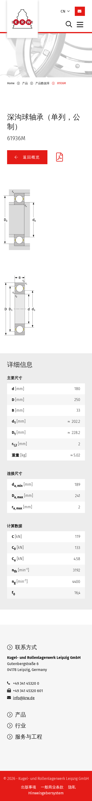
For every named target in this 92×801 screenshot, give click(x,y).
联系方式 (25, 647)
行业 (20, 725)
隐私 (72, 787)
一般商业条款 (52, 787)
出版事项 (28, 787)
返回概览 (30, 157)
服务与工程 (28, 736)
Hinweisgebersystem (46, 793)
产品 (20, 714)
